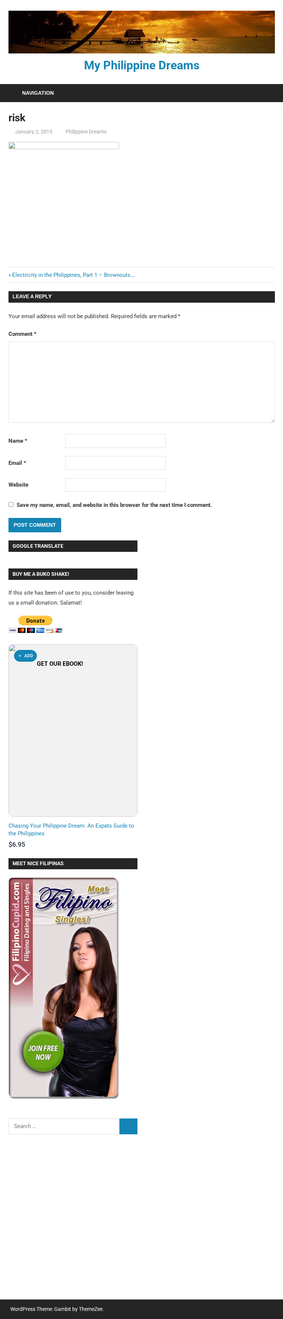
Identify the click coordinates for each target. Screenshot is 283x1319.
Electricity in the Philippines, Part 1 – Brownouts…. (74, 275)
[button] (25, 656)
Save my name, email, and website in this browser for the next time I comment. (114, 505)
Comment (22, 334)
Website (18, 484)
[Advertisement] (72, 1221)
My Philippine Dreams (141, 65)
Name (17, 441)
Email (17, 463)
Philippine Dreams (86, 132)
